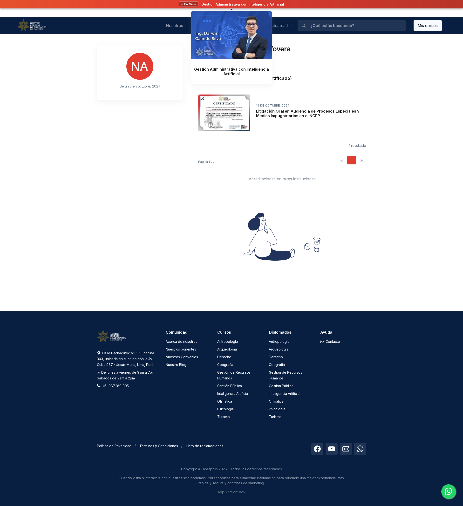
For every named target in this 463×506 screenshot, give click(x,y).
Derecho (224, 357)
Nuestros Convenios (182, 357)
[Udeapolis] (31, 25)
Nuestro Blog (176, 365)
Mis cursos (428, 25)
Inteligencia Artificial (233, 393)
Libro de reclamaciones (204, 446)
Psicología (225, 409)
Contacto (332, 341)
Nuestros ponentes (181, 349)
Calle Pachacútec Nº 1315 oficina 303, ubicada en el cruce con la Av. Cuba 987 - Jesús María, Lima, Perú (125, 359)
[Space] (111, 335)
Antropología (227, 341)
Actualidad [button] (278, 25)
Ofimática (224, 401)
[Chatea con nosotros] (448, 491)
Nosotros (174, 25)
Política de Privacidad (114, 446)
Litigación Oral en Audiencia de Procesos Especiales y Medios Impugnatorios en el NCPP (307, 113)
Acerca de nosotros (181, 341)
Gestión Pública (229, 386)
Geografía (225, 365)
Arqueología (227, 349)
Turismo (223, 417)
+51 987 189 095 (115, 386)
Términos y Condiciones (158, 446)
